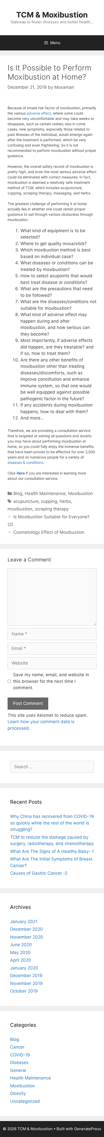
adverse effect (39, 113)
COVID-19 (20, 1054)
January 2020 (24, 967)
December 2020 (26, 929)
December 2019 (26, 975)
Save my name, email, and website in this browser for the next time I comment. (51, 681)
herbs (65, 501)
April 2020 (20, 960)
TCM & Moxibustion (52, 14)
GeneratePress (87, 1128)
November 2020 (26, 937)
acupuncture (26, 501)
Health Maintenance (45, 493)
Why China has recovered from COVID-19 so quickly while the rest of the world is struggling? (52, 823)
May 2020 (20, 952)
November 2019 (26, 983)
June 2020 (21, 944)
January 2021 (23, 921)
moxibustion (20, 508)
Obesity (18, 1093)
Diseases (19, 1062)
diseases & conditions (25, 462)
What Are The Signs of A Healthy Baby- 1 (52, 851)
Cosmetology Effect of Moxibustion (48, 532)
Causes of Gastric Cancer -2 (38, 873)
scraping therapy (52, 508)
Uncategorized (25, 1101)
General (18, 1070)
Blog (17, 493)
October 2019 (24, 991)
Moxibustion (80, 493)
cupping (49, 501)
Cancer (17, 1047)
